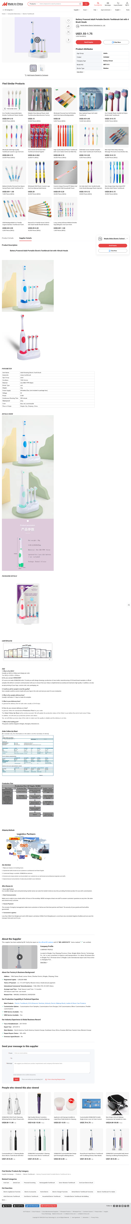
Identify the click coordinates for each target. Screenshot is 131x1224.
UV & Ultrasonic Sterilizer (36, 1003)
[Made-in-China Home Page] (12, 4)
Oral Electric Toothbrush (31, 1196)
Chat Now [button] (117, 42)
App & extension (105, 10)
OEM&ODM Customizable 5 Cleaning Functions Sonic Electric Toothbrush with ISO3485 (39, 1155)
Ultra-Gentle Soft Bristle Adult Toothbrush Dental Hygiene (36, 151)
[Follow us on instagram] (120, 1206)
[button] (80, 4)
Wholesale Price (77, 1211)
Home (3, 14)
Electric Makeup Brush (58, 1003)
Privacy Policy (94, 1217)
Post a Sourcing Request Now (55, 1079)
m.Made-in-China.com (70, 1214)
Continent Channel (88, 1211)
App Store (7, 1206)
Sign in (127, 5)
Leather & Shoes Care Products (76, 1003)
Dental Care (16, 1183)
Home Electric (44, 1192)
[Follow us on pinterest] (125, 1206)
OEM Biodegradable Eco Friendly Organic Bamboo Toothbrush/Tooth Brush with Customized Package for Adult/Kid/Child (13, 224)
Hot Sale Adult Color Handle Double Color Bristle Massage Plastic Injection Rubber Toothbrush (90, 187)
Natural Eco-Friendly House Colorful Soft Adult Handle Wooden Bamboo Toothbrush (38, 224)
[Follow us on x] (117, 1206)
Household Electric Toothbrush (51, 1196)
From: (10, 1053)
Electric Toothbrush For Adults (106, 1192)
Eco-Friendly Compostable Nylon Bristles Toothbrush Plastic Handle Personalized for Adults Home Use (12, 114)
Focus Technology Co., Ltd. (52, 1217)
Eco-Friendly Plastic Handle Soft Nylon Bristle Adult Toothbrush (116, 114)
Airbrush (47, 1003)
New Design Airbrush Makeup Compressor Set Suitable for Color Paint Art (116, 1119)
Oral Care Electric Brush (86, 1183)
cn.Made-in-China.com (83, 1214)
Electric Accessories (30, 1192)
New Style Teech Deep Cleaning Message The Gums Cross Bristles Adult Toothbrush (117, 151)
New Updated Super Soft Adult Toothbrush (88, 114)
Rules (127, 10)
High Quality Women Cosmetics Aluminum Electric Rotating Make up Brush (38, 1119)
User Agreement (76, 1217)
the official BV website (46, 942)
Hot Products (26, 1211)
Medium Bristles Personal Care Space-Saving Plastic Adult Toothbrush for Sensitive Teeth (13, 187)
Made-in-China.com (57, 1214)
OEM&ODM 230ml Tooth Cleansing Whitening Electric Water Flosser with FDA (13, 1119)
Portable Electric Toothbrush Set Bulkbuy (77, 1196)
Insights (106, 1211)
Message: (9, 1063)
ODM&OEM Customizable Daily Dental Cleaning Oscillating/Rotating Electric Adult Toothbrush (117, 1155)
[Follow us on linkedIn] (128, 1206)
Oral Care (6, 1183)
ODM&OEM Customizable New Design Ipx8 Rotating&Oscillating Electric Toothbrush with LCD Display (65, 1155)
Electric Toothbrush (28, 14)
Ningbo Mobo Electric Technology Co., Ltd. (92, 25)
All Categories (9, 10)
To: (11, 1058)
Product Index (98, 1211)
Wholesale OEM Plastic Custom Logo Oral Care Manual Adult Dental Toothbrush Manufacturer (39, 187)
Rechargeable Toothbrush (47, 1183)
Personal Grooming (29, 1183)
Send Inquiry (88, 42)
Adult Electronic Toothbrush (11, 1196)
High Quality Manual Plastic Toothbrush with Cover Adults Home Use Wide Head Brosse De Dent (65, 151)
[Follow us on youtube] (123, 1206)
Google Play (18, 1206)
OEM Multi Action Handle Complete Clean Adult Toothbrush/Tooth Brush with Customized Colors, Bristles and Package (90, 151)
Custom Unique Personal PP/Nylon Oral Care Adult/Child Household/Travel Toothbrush (65, 187)
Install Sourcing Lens (50, 1206)
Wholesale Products (65, 1211)
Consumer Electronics (14, 14)
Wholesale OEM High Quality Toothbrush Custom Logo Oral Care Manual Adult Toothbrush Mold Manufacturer (12, 151)
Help (95, 10)
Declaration (86, 1217)
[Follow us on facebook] (114, 1206)
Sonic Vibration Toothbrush (67, 1183)
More (3, 1200)
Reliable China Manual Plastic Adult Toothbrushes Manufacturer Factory (39, 114)
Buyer (85, 10)
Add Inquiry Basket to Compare (37, 75)
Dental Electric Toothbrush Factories (82, 1192)
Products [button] (33, 4)
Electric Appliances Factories (11, 1192)
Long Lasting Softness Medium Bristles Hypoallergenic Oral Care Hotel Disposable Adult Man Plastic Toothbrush (65, 224)
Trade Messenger (32, 1206)
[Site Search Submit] (86, 4)
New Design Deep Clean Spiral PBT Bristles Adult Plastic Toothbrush (115, 187)
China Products (36, 1211)
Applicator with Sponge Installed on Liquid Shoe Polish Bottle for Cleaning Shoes (65, 1119)
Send (16, 1079)
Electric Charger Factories (60, 1192)
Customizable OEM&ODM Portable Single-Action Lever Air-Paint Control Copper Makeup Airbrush (90, 1119)
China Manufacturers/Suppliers (50, 1211)
